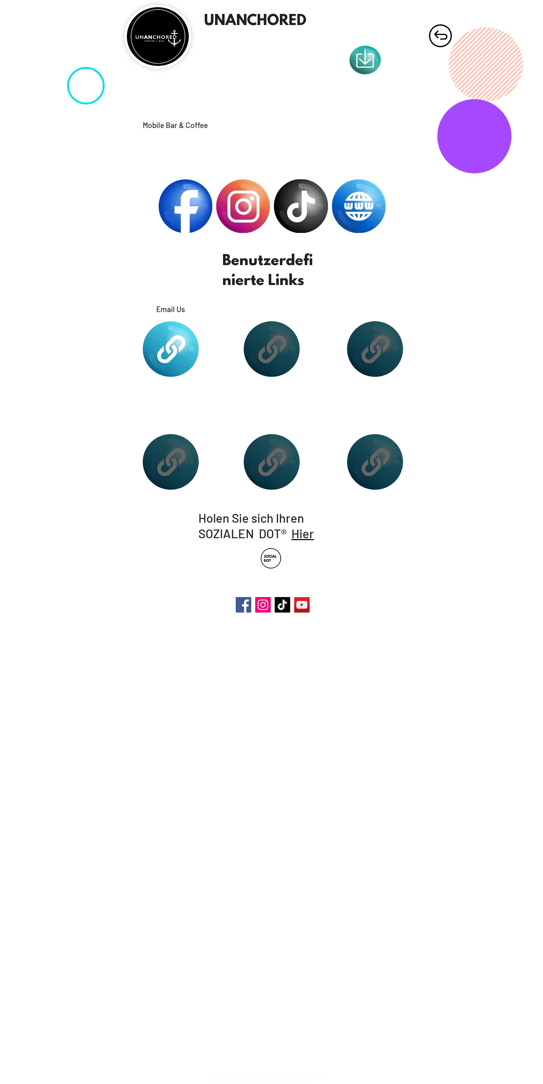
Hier (302, 533)
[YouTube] (302, 605)
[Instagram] (263, 605)
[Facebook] (243, 605)
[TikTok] (282, 605)
